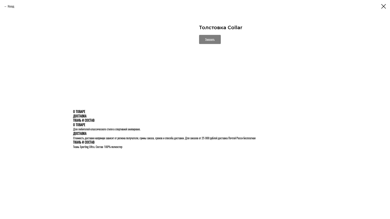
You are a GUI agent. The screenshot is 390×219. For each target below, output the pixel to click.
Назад (11, 6)
